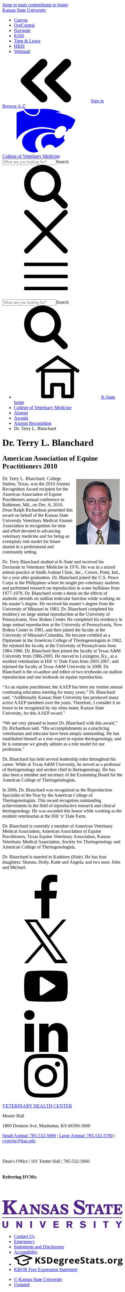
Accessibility (26, 1252)
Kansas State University (24, 10)
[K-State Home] (46, 150)
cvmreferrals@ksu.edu (59, 1176)
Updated (22, 1284)
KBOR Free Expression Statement (45, 1269)
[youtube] (46, 1006)
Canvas (21, 19)
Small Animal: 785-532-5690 (29, 1135)
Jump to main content (22, 4)
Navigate (22, 30)
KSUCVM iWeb (17, 1187)
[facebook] (46, 916)
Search (62, 161)
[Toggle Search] (46, 207)
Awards (21, 418)
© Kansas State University (38, 1279)
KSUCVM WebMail (21, 1192)
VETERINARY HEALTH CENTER (37, 1105)
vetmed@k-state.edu (21, 1166)
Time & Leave (27, 40)
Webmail (22, 51)
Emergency (24, 1241)
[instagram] (46, 1096)
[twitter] (46, 961)
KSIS (19, 35)
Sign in (97, 100)
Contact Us (24, 1236)
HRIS (19, 46)
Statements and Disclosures (39, 1246)
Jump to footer (55, 4)
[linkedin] (46, 1051)
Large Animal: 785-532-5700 (86, 1135)
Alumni (21, 412)
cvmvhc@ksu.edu (18, 1140)
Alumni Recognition (32, 423)
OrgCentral (24, 25)
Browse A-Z (13, 106)
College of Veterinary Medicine (31, 156)
